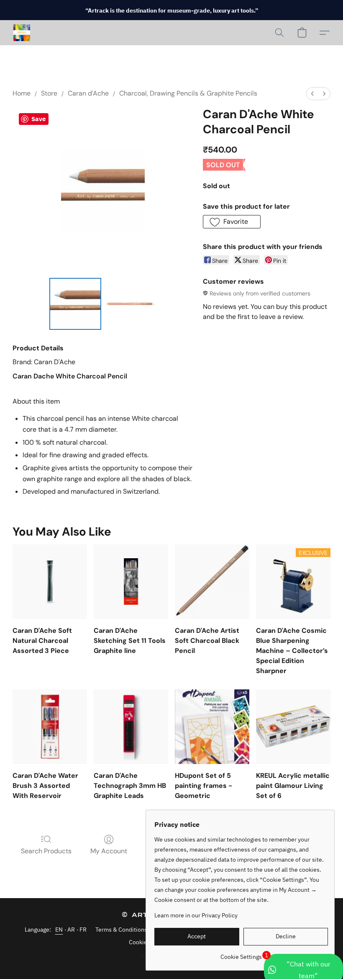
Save (38, 119)
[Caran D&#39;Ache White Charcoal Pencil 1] (130, 304)
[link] (241, 953)
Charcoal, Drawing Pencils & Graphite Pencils (188, 93)
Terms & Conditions (121, 929)
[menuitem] (312, 94)
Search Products (46, 851)
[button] (21, 32)
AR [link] (71, 929)
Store (49, 93)
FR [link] (83, 929)
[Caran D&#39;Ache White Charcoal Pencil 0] (75, 304)
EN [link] (59, 929)
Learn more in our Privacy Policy (196, 915)
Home (22, 93)
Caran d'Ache (88, 93)
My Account (108, 851)
